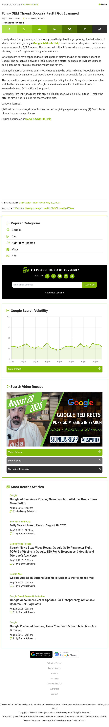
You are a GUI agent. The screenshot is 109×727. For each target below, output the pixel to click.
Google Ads (16, 574)
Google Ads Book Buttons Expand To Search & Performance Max (52, 577)
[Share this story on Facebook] (9, 29)
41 (14, 511)
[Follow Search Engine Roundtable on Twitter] (53, 276)
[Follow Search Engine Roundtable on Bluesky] (59, 276)
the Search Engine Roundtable (27, 704)
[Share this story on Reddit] (39, 29)
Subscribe (89, 284)
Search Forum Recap (20, 521)
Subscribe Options (54, 292)
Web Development (64, 712)
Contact (54, 694)
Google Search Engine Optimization (27, 596)
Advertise (54, 689)
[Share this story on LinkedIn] (54, 29)
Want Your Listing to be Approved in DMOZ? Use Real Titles (44, 208)
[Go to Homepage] (20, 4)
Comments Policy (54, 684)
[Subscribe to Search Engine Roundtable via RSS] (72, 276)
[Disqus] (54, 161)
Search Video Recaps (20, 543)
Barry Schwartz (39, 19)
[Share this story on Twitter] (24, 29)
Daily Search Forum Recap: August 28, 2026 (38, 525)
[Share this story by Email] (84, 29)
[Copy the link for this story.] (99, 29)
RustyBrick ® (46, 712)
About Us (54, 678)
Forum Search (54, 668)
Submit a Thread (54, 663)
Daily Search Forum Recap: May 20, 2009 (39, 202)
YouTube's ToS (79, 720)
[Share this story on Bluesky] (69, 29)
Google (13, 495)
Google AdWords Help (46, 43)
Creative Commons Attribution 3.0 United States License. (80, 716)
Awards (54, 673)
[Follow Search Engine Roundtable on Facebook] (47, 276)
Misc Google (18, 23)
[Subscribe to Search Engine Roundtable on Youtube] (66, 276)
